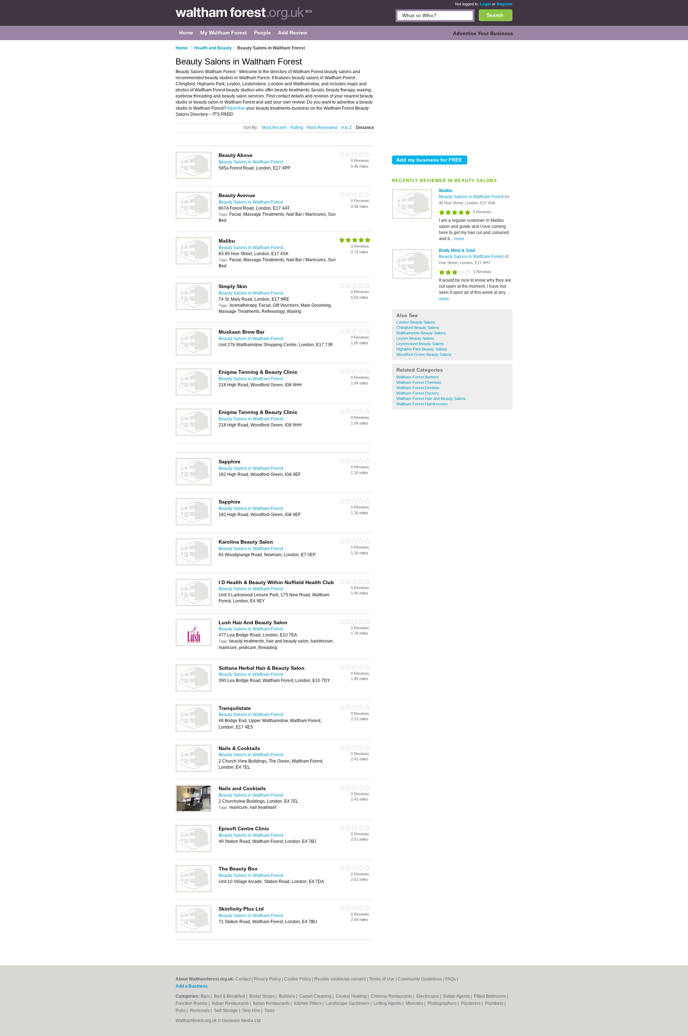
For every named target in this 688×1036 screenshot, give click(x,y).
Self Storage (226, 1010)
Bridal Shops (262, 996)
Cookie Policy (297, 979)
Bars (206, 996)
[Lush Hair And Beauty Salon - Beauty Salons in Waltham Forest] (193, 644)
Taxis (269, 1010)
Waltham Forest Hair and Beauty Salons (431, 398)
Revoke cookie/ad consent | (341, 979)
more (459, 238)
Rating (296, 127)
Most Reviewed (322, 127)
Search (495, 15)
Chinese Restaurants (392, 996)
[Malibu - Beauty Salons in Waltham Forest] (412, 217)
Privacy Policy (267, 979)
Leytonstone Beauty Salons (420, 344)
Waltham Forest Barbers (417, 377)
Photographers (442, 1003)
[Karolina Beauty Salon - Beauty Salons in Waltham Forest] (193, 564)
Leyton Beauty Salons (415, 338)
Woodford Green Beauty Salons (424, 354)
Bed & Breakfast (230, 996)
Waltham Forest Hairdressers (422, 404)
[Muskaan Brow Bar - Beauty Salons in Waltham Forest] (193, 354)
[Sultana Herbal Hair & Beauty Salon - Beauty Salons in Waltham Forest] (193, 690)
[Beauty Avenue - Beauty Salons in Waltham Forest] (193, 217)
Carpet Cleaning (316, 996)
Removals (200, 1010)
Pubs (181, 1010)
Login (485, 4)
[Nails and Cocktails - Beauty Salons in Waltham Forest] (193, 810)
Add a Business (192, 986)
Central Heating (352, 996)
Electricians (428, 996)
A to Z (346, 127)
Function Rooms (192, 1003)
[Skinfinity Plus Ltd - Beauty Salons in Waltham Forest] (193, 931)
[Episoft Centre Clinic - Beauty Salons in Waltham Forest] (193, 850)
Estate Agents (457, 996)
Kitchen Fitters (308, 1003)
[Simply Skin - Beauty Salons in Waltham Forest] (193, 308)
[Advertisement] (452, 96)
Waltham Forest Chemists (418, 382)
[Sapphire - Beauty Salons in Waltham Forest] (193, 483)
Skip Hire (251, 1010)
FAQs (450, 979)
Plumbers (495, 1003)
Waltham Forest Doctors (417, 393)
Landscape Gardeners (348, 1003)
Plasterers (471, 1003)
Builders (287, 996)
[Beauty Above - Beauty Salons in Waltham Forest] (193, 177)
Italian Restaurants (272, 1003)
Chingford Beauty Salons (417, 327)
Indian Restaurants (231, 1003)
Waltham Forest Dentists (417, 388)
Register (504, 4)
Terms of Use (382, 979)
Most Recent (274, 127)
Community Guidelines (420, 979)
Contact (242, 979)
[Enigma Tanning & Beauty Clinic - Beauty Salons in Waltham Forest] (193, 394)
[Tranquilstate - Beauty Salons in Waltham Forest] (193, 730)
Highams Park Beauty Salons (421, 349)
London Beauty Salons (415, 322)
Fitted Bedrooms (490, 996)
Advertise (236, 108)
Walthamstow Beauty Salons (421, 333)
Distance (365, 127)
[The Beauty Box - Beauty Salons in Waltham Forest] (193, 890)
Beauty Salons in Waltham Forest (472, 196)
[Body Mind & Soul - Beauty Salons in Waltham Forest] (412, 277)
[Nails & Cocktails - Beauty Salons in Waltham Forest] (193, 770)
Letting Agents (388, 1003)
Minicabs (415, 1003)
